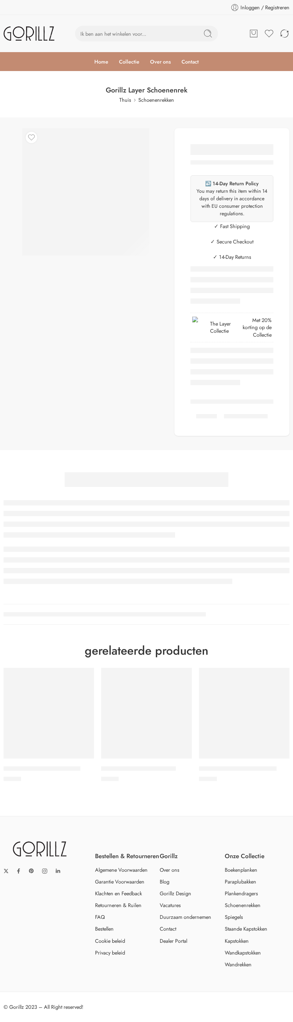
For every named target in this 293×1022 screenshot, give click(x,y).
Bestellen (104, 928)
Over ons (160, 61)
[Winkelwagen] (254, 34)
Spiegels (234, 917)
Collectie (129, 61)
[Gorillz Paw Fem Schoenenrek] (244, 713)
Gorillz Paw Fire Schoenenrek (42, 769)
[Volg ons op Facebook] (18, 871)
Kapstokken (237, 941)
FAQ (100, 917)
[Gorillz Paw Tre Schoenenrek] (146, 713)
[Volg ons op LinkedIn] (58, 871)
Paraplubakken (240, 881)
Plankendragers (241, 893)
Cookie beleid (110, 941)
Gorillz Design (175, 893)
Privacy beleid (110, 952)
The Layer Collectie (220, 327)
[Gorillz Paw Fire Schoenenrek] (49, 713)
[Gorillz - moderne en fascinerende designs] (29, 33)
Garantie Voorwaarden (119, 881)
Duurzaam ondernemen (185, 917)
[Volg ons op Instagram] (44, 871)
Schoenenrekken (156, 100)
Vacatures (170, 905)
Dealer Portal (173, 941)
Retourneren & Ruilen (118, 905)
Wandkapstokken (243, 952)
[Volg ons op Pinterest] (31, 871)
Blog (164, 881)
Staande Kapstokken (246, 928)
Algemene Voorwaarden (121, 870)
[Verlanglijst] (31, 137)
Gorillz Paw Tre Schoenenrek (138, 769)
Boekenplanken (241, 870)
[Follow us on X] (6, 871)
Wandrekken (238, 964)
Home (101, 61)
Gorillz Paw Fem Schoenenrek (238, 769)
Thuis (125, 100)
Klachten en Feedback (118, 893)
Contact (190, 61)
